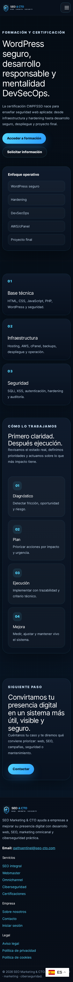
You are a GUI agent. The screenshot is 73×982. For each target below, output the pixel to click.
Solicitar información (24, 152)
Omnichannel (12, 880)
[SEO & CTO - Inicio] (22, 7)
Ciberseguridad (14, 887)
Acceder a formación (24, 138)
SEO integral (12, 866)
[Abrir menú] (66, 8)
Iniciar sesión (12, 926)
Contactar (21, 769)
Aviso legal (10, 943)
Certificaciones (14, 894)
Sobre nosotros (14, 912)
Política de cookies (17, 957)
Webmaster (11, 873)
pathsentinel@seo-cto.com (34, 848)
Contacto (9, 919)
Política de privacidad (19, 951)
